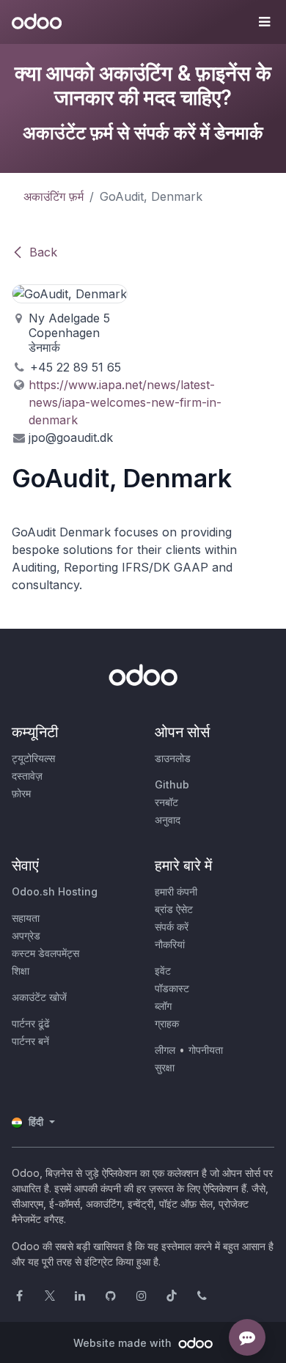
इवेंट (163, 970)
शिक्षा (20, 970)
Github (172, 784)
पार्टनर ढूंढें (31, 1023)
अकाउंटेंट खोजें (39, 997)
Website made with (124, 1343)
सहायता (26, 918)
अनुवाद (167, 819)
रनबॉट (166, 802)
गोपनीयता (205, 1050)
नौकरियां (170, 944)
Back (43, 252)
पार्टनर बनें (30, 1041)
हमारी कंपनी (176, 891)
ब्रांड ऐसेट (174, 909)
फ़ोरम (21, 793)
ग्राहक (167, 1023)
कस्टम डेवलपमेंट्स (45, 953)
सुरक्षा (165, 1067)
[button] (264, 22)
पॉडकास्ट (172, 988)
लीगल (165, 1050)
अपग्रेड (26, 935)
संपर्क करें (171, 926)
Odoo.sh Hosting (55, 891)
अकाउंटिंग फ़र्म (53, 196)
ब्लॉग (163, 1006)
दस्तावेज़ (27, 775)
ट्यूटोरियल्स (33, 758)
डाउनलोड (173, 758)
